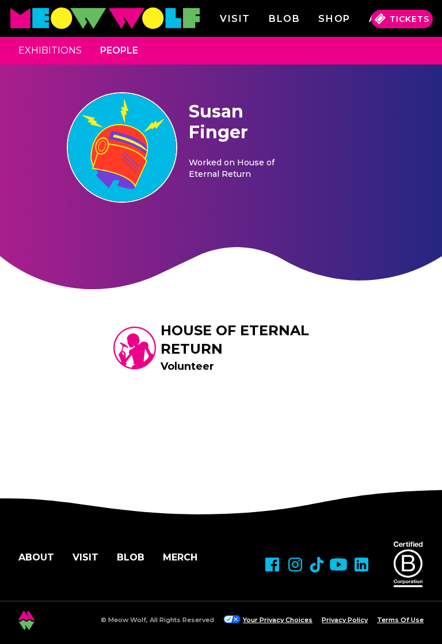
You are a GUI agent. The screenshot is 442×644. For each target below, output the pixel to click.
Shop (334, 18)
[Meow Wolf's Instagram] (295, 564)
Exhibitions (50, 50)
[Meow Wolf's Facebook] (272, 564)
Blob (284, 18)
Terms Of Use (400, 620)
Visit (235, 18)
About (36, 557)
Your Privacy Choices (278, 620)
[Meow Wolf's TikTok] (317, 565)
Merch (180, 557)
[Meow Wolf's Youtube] (338, 564)
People (119, 50)
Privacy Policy (345, 620)
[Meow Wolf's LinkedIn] (361, 564)
